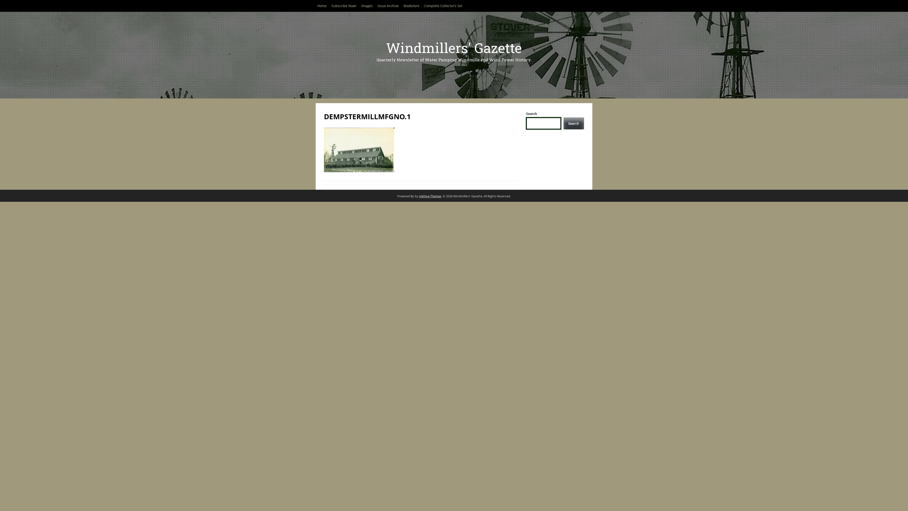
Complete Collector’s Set (443, 6)
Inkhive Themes (430, 196)
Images (367, 6)
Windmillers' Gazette (454, 48)
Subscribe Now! (344, 6)
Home (322, 6)
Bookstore (411, 6)
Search (531, 113)
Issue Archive (388, 6)
